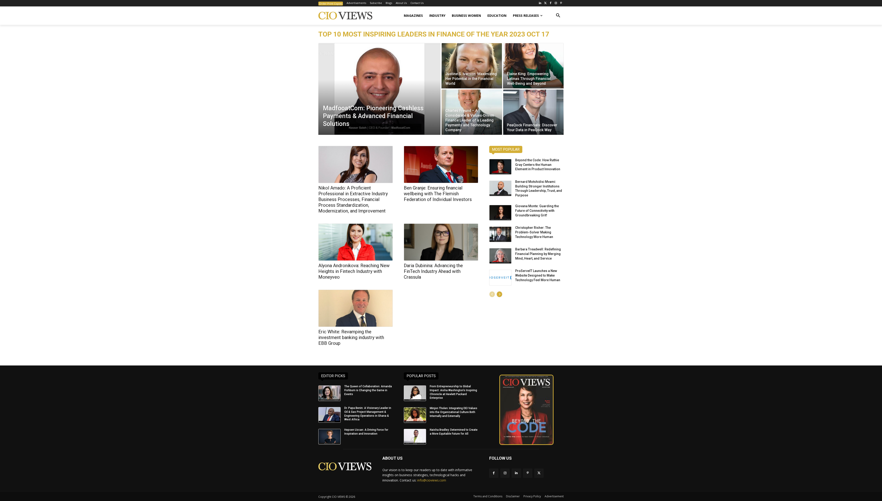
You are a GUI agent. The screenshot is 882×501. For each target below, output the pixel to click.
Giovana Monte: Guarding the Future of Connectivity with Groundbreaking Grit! (537, 210)
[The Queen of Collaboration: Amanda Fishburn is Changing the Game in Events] (329, 393)
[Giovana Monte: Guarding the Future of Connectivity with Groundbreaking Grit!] (500, 213)
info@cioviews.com (431, 480)
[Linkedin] (516, 473)
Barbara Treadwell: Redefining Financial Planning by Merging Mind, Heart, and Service (538, 253)
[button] (558, 15)
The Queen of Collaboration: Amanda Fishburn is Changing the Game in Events (368, 390)
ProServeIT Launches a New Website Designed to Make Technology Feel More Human (537, 275)
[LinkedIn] (540, 3)
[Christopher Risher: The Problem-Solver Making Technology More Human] (500, 234)
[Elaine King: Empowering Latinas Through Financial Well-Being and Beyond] (533, 65)
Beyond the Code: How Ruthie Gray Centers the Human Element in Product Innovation (537, 164)
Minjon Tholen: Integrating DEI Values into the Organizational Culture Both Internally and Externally (453, 412)
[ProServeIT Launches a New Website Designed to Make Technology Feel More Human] (500, 277)
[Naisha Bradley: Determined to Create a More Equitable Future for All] (415, 436)
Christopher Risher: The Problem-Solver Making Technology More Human (534, 232)
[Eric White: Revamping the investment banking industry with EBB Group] (355, 308)
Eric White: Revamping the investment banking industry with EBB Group (351, 337)
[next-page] (499, 294)
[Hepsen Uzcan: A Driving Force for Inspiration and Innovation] (329, 436)
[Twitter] (545, 3)
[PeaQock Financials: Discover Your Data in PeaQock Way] (533, 112)
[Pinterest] (561, 3)
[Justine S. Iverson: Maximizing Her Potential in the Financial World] (471, 65)
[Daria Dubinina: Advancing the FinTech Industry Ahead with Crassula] (441, 242)
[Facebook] (550, 3)
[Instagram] (555, 3)
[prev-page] (492, 294)
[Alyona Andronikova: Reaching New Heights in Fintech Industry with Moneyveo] (355, 242)
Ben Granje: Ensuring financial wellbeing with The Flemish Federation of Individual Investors (438, 193)
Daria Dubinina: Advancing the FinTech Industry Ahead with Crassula (433, 271)
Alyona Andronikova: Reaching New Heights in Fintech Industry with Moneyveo (354, 271)
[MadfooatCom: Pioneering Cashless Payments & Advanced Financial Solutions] (379, 89)
